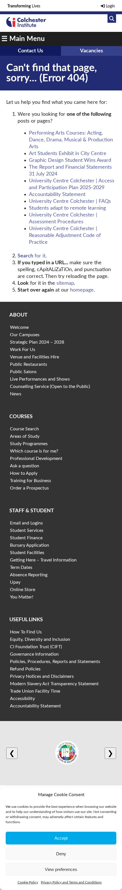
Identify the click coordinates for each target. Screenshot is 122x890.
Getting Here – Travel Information (43, 560)
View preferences (61, 869)
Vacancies (91, 50)
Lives (23, 6)
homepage (82, 290)
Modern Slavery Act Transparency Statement (54, 684)
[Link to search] (112, 18)
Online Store (22, 589)
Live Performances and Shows (40, 379)
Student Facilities (27, 552)
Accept (61, 838)
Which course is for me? (34, 451)
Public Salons (23, 371)
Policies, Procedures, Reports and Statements (55, 661)
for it (31, 256)
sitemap (65, 283)
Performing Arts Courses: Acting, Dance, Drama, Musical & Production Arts (71, 140)
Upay (15, 582)
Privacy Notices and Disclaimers (42, 676)
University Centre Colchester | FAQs (70, 201)
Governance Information (34, 654)
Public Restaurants (28, 364)
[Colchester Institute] (26, 25)
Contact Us (30, 50)
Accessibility (22, 698)
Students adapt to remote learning (67, 208)
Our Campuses (24, 335)
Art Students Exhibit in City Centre (67, 153)
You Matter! (21, 597)
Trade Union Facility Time (35, 691)
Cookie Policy (28, 882)
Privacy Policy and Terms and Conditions (71, 882)
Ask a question (24, 466)
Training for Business (30, 480)
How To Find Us (26, 632)
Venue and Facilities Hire (34, 357)
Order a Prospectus (29, 488)
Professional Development (36, 458)
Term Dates (21, 567)
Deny (61, 853)
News (15, 394)
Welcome (19, 327)
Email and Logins (26, 523)
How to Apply (23, 473)
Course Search (24, 429)
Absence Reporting (28, 575)
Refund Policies (25, 669)
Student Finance (26, 538)
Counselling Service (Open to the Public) (50, 386)
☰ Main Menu (23, 39)
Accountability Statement (57, 194)
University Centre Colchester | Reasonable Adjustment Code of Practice (65, 235)
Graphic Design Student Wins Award (70, 160)
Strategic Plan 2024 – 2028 (37, 342)
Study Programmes (29, 443)
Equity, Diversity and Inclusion (40, 639)
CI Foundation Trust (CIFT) (36, 647)
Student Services (26, 530)
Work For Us (22, 349)
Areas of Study (24, 436)
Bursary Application (29, 545)
